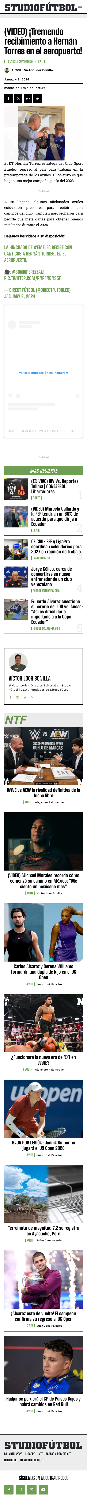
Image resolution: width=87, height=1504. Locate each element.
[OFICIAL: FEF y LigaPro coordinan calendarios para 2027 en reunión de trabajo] (16, 549)
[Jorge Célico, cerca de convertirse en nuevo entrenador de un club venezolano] (16, 577)
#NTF (28, 802)
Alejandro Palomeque (49, 802)
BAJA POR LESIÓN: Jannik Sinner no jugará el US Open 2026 (43, 1145)
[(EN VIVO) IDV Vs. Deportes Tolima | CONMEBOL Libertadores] (16, 489)
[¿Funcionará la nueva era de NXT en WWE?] (43, 1025)
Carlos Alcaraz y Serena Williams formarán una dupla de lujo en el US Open (43, 971)
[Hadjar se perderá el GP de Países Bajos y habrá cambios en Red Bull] (43, 1367)
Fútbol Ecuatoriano (45, 628)
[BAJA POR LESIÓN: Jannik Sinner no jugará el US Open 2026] (43, 1111)
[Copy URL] (37, 98)
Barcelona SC (41, 558)
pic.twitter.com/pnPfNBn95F (32, 278)
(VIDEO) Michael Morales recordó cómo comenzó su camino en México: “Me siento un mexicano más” (43, 880)
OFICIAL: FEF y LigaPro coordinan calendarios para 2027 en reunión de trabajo (56, 546)
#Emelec (42, 247)
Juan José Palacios (49, 984)
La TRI (36, 530)
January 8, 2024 (19, 296)
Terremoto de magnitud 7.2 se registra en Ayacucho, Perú (43, 1230)
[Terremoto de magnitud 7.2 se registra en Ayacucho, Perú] (43, 1196)
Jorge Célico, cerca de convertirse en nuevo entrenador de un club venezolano (51, 576)
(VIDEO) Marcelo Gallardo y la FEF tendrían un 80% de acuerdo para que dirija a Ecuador (55, 516)
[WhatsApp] (28, 98)
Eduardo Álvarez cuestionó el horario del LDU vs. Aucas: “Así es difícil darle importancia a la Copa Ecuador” (57, 612)
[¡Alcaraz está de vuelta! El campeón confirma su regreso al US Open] (43, 1281)
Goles (36, 498)
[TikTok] (25, 696)
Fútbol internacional (47, 590)
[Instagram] (17, 696)
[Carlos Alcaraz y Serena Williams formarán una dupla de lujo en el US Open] (43, 934)
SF (39, 61)
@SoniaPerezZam (28, 272)
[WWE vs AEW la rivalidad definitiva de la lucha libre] (43, 758)
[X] (18, 98)
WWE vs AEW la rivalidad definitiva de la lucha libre (43, 792)
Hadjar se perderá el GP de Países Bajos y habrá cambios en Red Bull (43, 1401)
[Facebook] (8, 98)
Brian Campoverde (49, 1240)
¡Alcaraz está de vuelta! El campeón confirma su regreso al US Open (43, 1316)
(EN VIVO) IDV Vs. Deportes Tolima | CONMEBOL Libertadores (55, 486)
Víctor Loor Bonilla (38, 70)
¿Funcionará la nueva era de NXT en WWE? (43, 1059)
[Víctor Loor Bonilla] (8, 70)
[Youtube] (43, 1489)
